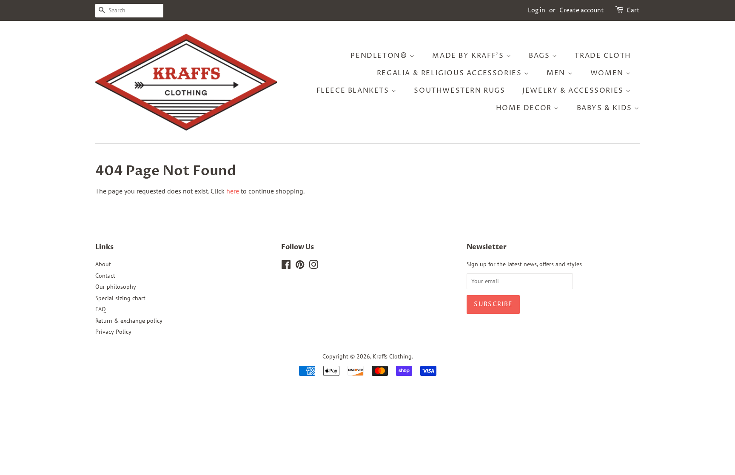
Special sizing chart (120, 298)
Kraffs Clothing (392, 356)
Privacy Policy (113, 332)
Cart (633, 10)
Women (608, 73)
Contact (105, 275)
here (232, 191)
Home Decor (525, 108)
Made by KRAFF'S (469, 55)
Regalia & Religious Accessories (450, 73)
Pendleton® (380, 55)
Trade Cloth (603, 55)
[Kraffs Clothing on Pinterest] (300, 266)
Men (557, 73)
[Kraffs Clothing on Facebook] (286, 266)
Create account (581, 10)
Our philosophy (115, 286)
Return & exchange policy (128, 320)
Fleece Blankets (354, 90)
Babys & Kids (606, 108)
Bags (540, 55)
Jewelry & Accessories (574, 90)
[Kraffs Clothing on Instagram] (313, 266)
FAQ (100, 309)
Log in (536, 10)
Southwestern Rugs (459, 90)
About (103, 264)
